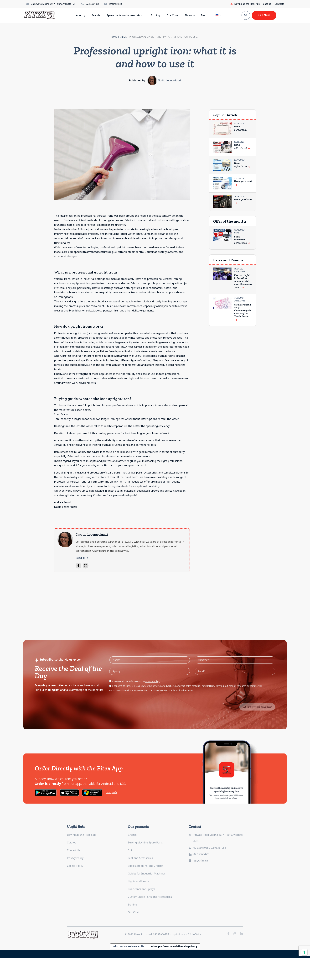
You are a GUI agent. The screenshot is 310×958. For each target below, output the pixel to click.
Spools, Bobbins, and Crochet (145, 866)
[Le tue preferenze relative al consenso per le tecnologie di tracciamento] (304, 952)
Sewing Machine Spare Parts (145, 842)
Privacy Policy (75, 858)
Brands (132, 835)
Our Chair (134, 912)
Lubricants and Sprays (141, 889)
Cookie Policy (75, 866)
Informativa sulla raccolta (128, 946)
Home (113, 36)
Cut (130, 850)
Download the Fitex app (81, 835)
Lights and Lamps (138, 881)
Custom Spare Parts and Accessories (150, 897)
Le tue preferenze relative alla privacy (173, 946)
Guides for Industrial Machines (147, 873)
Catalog (267, 3)
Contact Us (73, 850)
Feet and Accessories (140, 858)
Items (123, 36)
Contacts (279, 3)
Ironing (132, 904)
